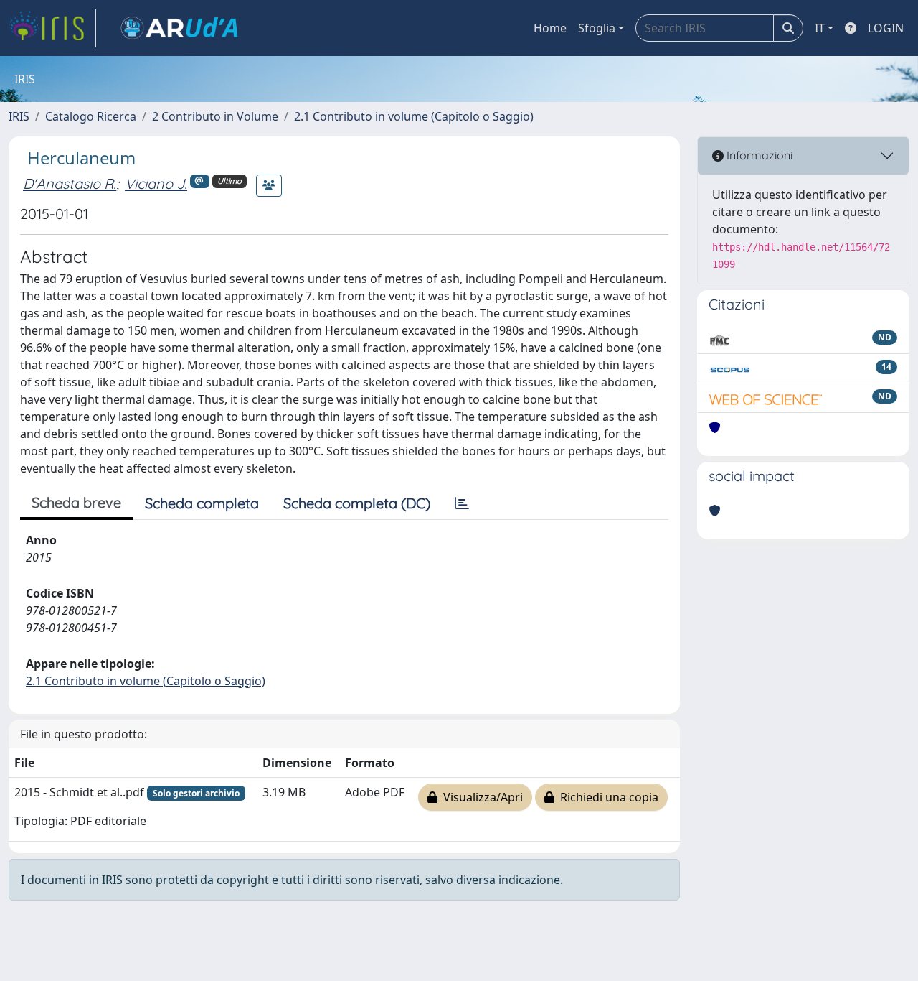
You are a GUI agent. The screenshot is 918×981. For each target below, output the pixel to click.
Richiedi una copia (606, 797)
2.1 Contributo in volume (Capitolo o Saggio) (414, 116)
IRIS (19, 116)
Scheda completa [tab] (202, 503)
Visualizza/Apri (480, 797)
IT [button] (820, 28)
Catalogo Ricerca (90, 116)
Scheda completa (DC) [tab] (356, 503)
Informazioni (758, 155)
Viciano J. (156, 183)
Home (550, 28)
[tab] (462, 503)
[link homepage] (52, 28)
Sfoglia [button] (596, 28)
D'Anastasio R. (69, 183)
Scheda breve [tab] (76, 502)
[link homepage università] (179, 28)
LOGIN (886, 28)
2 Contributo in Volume (215, 116)
